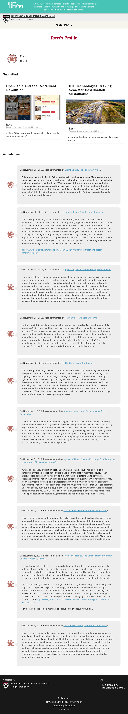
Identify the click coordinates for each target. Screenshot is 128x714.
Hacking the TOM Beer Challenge (81, 317)
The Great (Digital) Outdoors (79, 362)
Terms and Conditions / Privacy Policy (64, 701)
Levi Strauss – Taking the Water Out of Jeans (85, 625)
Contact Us (64, 709)
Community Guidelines (64, 705)
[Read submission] (32, 110)
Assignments (64, 24)
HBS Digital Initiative (44, 4)
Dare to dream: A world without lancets (84, 212)
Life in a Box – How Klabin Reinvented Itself (85, 510)
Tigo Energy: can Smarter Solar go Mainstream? (88, 269)
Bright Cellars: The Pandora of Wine (82, 169)
